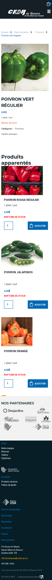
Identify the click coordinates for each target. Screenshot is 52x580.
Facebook (6, 527)
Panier (4, 534)
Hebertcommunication (28, 577)
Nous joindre (8, 540)
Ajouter (40, 226)
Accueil (4, 32)
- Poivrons (39, 32)
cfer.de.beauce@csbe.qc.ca (14, 558)
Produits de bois (9, 481)
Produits (5, 477)
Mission (5, 451)
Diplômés (6, 458)
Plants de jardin (21, 32)
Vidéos (4, 455)
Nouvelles (6, 521)
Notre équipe (7, 448)
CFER (4, 443)
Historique (6, 515)
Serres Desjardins (10, 509)
